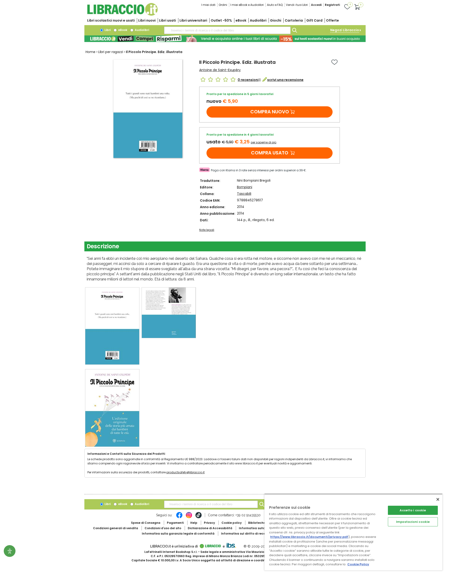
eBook (241, 20)
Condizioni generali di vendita (115, 528)
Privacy (209, 523)
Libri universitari (193, 20)
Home (90, 52)
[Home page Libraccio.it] (122, 15)
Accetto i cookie (413, 510)
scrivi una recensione (285, 79)
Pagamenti (175, 523)
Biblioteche (256, 523)
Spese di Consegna (145, 523)
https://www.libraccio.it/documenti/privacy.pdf (309, 537)
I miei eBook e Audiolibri (247, 5)
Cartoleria (294, 20)
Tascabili (244, 193)
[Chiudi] (437, 499)
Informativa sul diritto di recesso (245, 534)
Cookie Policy (358, 564)
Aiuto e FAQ (275, 5)
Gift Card (314, 20)
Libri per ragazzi (110, 52)
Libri (107, 30)
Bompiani (244, 187)
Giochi (275, 20)
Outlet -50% (221, 20)
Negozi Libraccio (344, 30)
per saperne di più (263, 142)
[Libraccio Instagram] (189, 517)
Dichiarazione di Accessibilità (210, 528)
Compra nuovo (269, 111)
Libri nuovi (147, 20)
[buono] (225, 38)
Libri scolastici (111, 20)
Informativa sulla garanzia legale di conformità (178, 534)
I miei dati (208, 5)
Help (193, 523)
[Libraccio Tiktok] (198, 517)
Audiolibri (258, 20)
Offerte (332, 20)
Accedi (316, 5)
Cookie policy (231, 523)
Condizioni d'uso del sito (163, 528)
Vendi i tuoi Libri (297, 5)
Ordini (223, 5)
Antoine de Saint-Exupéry (220, 70)
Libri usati (167, 20)
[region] (353, 532)
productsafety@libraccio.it (185, 472)
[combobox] (227, 30)
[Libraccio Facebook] (179, 517)
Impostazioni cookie (413, 522)
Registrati (332, 5)
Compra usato (269, 152)
